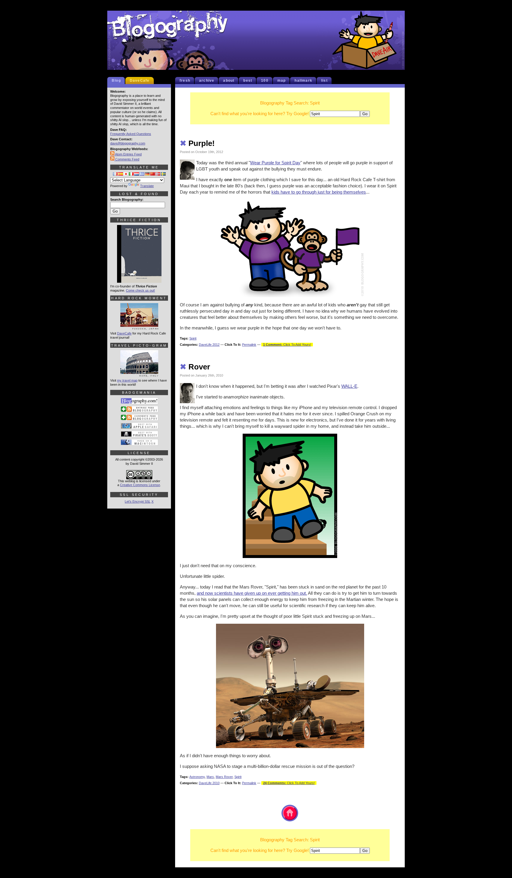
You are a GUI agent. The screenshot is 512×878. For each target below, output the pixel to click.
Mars (210, 777)
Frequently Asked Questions (130, 134)
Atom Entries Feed (128, 154)
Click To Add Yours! (287, 344)
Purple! (197, 143)
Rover (195, 366)
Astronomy (197, 777)
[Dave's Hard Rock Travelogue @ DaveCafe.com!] (139, 327)
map (281, 80)
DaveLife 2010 (209, 783)
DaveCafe (140, 80)
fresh (185, 80)
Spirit (192, 338)
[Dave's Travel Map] (139, 374)
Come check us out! (140, 290)
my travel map (127, 380)
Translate (147, 186)
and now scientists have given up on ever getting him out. (252, 593)
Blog (116, 80)
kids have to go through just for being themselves (318, 191)
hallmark (303, 80)
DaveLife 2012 (209, 344)
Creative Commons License (140, 485)
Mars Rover (224, 777)
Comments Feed (126, 159)
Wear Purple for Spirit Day (275, 162)
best (247, 80)
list (324, 80)
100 (264, 80)
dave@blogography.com (127, 143)
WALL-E (349, 386)
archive (206, 80)
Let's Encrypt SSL (138, 501)
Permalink (249, 344)
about (228, 80)
